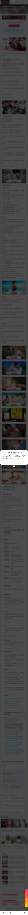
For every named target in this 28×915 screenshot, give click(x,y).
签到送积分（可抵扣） (15, 458)
